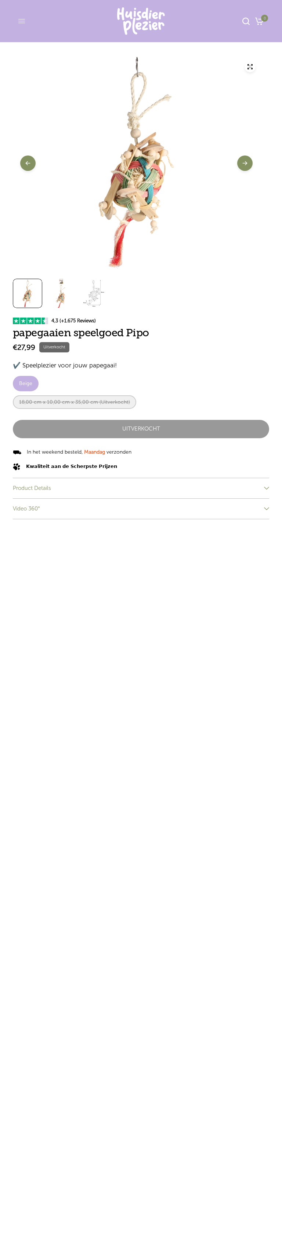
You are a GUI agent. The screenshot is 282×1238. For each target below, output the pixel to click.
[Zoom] (250, 66)
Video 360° (26, 508)
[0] (258, 21)
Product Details (32, 488)
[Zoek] (246, 21)
